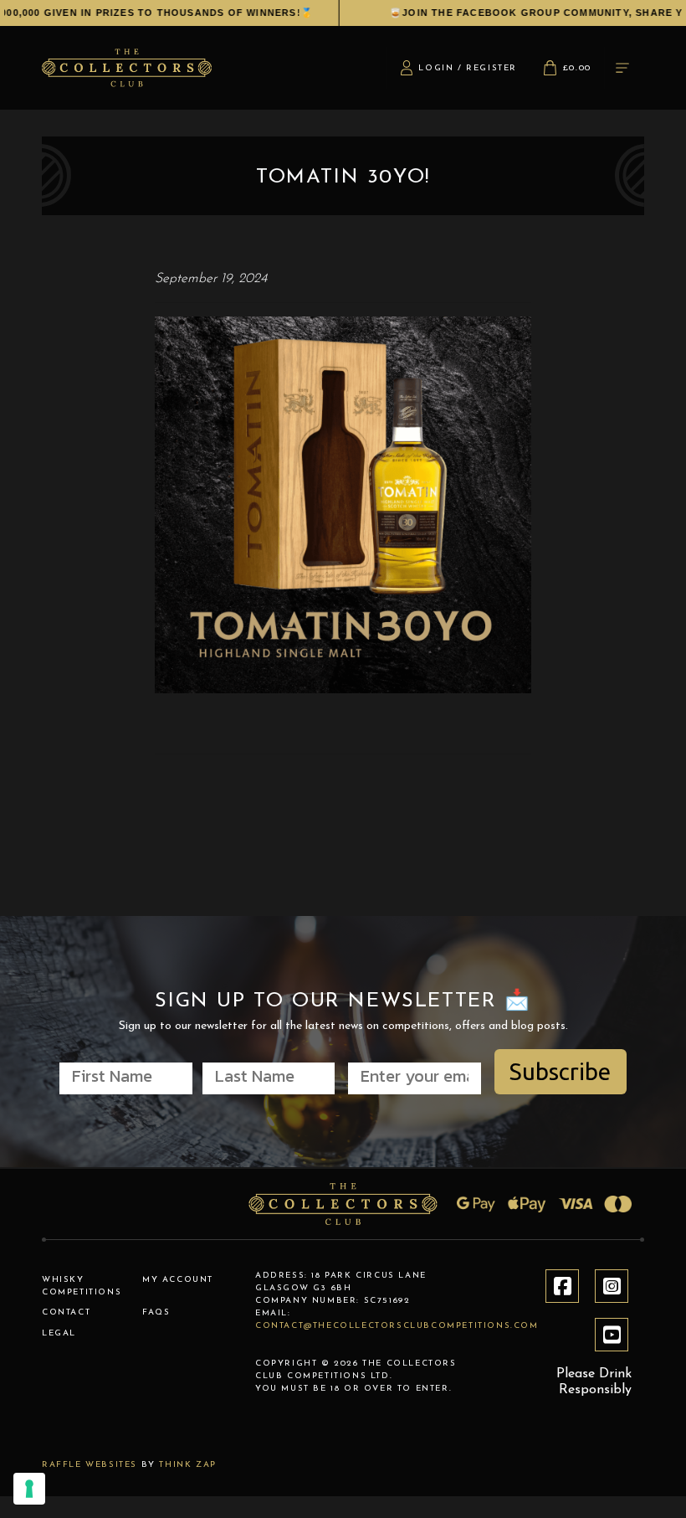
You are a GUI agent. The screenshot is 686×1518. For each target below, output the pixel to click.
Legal (59, 1333)
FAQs (156, 1312)
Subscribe (560, 1071)
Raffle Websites (89, 1464)
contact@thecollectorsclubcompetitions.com (397, 1325)
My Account (177, 1279)
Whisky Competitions (81, 1286)
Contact (66, 1312)
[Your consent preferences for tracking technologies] (29, 1489)
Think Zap (187, 1464)
